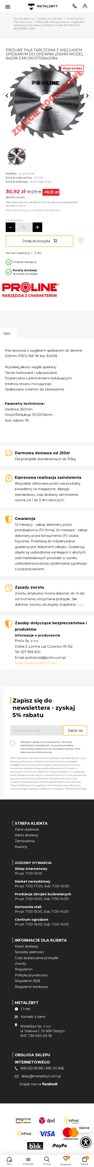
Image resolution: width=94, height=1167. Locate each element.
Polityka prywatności (31, 975)
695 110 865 (55, 1068)
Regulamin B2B (27, 981)
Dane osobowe (27, 829)
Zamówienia (24, 841)
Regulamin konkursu (31, 987)
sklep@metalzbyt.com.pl (41, 1076)
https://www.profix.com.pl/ (36, 663)
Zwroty (20, 964)
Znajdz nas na (30, 1084)
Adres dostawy (26, 835)
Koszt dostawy (26, 946)
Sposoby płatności (29, 952)
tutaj (80, 604)
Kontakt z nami (33, 1017)
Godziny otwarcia (33, 863)
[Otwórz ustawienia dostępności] (85, 1142)
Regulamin (23, 969)
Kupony (21, 847)
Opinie (84, 1128)
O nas (25, 1009)
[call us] (74, 7)
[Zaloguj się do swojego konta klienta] (84, 7)
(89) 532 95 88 (31, 1068)
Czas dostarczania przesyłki (36, 958)
